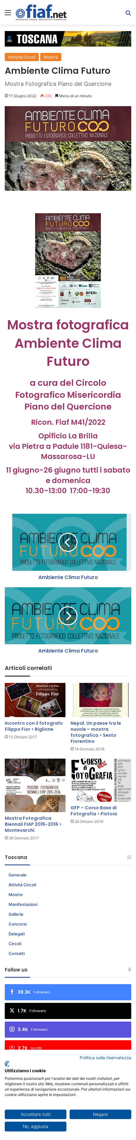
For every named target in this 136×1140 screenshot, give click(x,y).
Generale (18, 874)
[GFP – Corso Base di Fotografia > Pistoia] (101, 780)
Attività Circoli (21, 57)
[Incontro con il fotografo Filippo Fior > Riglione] (35, 700)
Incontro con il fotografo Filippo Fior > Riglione (34, 726)
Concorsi (18, 924)
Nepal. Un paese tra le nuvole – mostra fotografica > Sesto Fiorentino (96, 732)
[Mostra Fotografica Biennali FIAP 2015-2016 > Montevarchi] (35, 785)
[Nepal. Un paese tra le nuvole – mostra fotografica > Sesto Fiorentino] (101, 700)
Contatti (17, 953)
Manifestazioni (23, 904)
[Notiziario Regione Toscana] (41, 12)
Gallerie (16, 914)
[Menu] (8, 15)
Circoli (15, 943)
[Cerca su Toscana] (128, 15)
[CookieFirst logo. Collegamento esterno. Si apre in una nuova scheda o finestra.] (7, 1064)
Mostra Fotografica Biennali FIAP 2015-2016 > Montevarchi (33, 824)
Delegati (17, 933)
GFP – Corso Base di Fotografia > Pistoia (94, 811)
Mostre (51, 57)
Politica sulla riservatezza (105, 1057)
